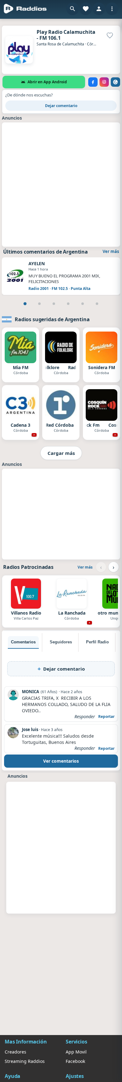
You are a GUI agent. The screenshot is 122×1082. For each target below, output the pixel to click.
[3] (54, 304)
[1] (25, 304)
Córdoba (94, 44)
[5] (82, 304)
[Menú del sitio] (112, 9)
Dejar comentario (61, 105)
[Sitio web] (115, 82)
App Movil (76, 1052)
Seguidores (61, 642)
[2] (39, 304)
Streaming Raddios (25, 1061)
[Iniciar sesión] (99, 9)
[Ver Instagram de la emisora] (104, 82)
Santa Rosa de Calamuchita (60, 44)
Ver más (111, 251)
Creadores (15, 1052)
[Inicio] (25, 9)
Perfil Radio (97, 642)
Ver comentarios (61, 761)
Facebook (75, 1061)
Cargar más (61, 453)
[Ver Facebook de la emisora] (93, 82)
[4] (68, 304)
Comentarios (23, 642)
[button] (72, 9)
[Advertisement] (61, 184)
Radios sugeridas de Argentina (52, 319)
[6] (97, 304)
